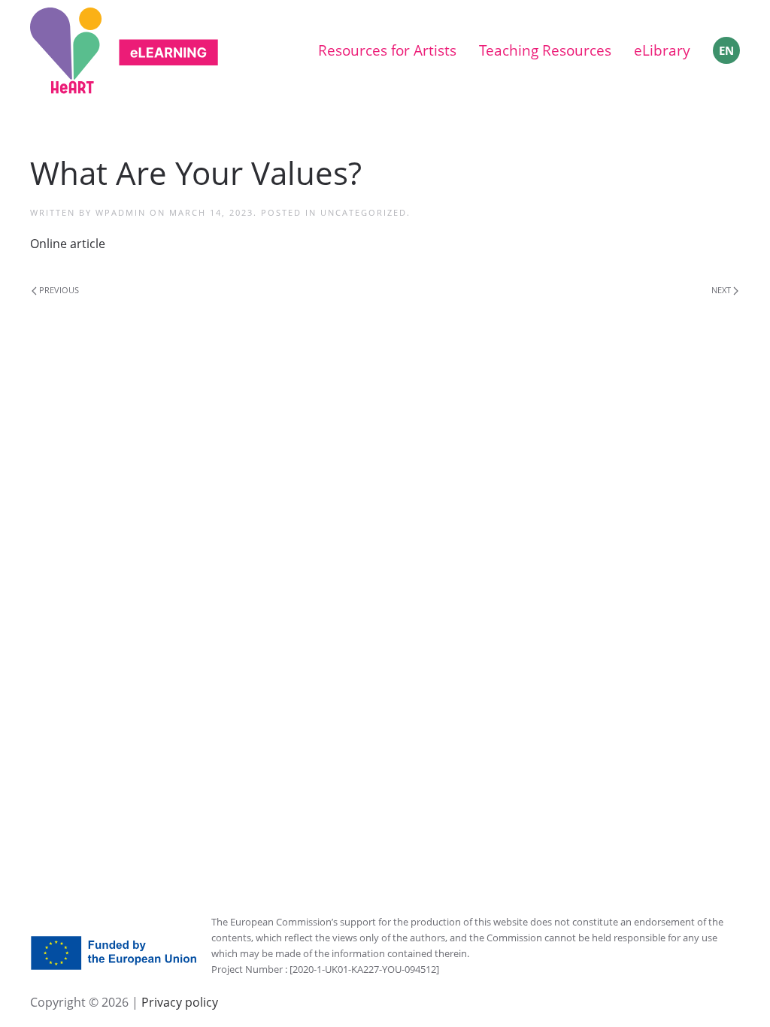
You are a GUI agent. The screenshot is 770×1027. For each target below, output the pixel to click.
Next (722, 289)
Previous (58, 289)
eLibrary (662, 50)
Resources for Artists (387, 50)
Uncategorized (363, 212)
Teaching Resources (545, 50)
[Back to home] (124, 51)
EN (726, 50)
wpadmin (120, 212)
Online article (67, 243)
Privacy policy (178, 1002)
